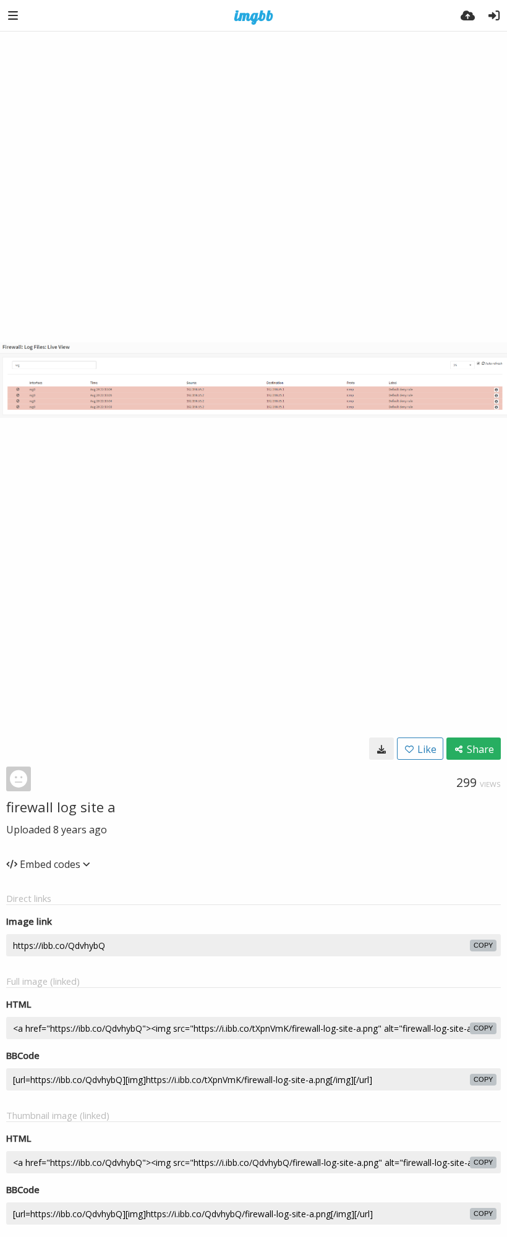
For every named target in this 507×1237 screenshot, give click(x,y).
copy (483, 945)
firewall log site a (61, 806)
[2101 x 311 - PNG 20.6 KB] (381, 749)
